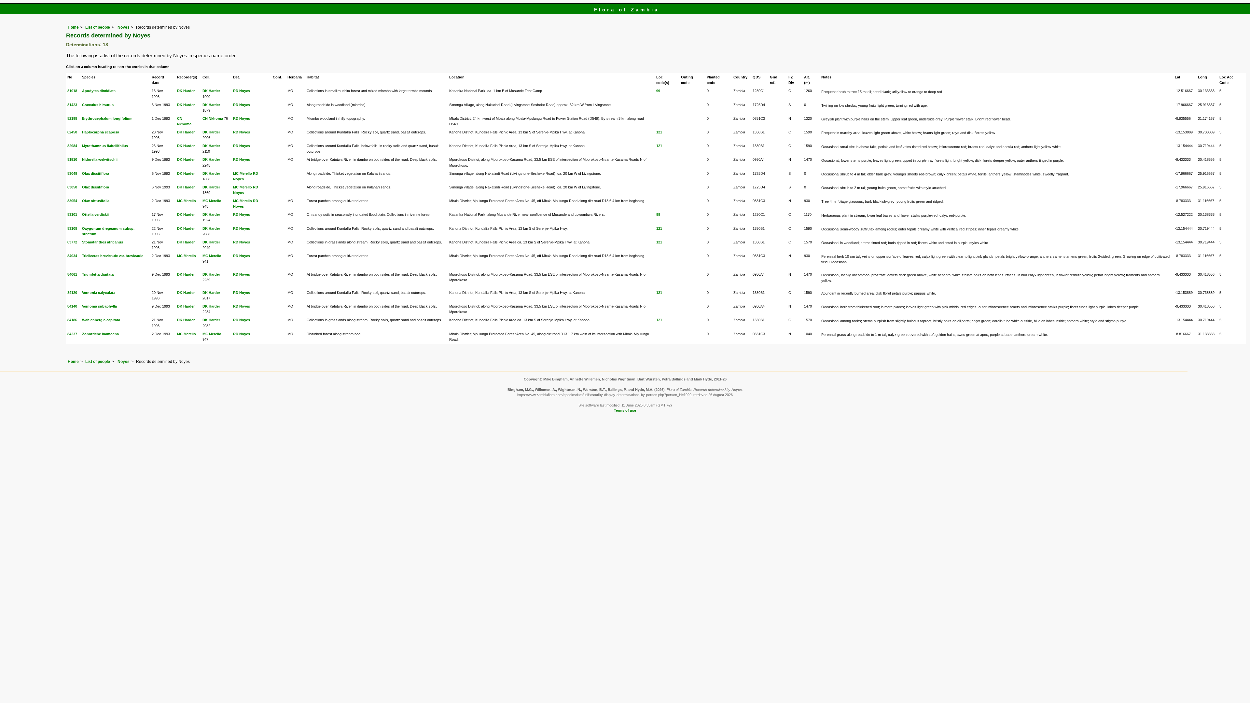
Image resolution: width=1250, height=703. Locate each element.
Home (73, 27)
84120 (72, 293)
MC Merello (242, 173)
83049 (72, 173)
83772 (72, 242)
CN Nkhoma (212, 118)
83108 (72, 228)
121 (659, 132)
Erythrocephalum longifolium (107, 118)
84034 (72, 256)
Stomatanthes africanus (102, 242)
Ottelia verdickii (95, 214)
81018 (72, 91)
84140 (72, 306)
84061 (72, 274)
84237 (72, 334)
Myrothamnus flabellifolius (105, 146)
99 (658, 91)
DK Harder (186, 91)
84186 (72, 320)
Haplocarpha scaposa (100, 132)
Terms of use (625, 410)
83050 (72, 187)
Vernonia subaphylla (99, 306)
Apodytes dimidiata (99, 91)
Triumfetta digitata (98, 274)
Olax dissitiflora (95, 173)
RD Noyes (241, 91)
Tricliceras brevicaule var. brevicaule (112, 256)
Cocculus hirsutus (98, 105)
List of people (97, 27)
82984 (72, 146)
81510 (72, 159)
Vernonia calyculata (98, 293)
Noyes (123, 27)
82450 (72, 132)
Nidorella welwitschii (100, 159)
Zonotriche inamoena (100, 334)
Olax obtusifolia (95, 201)
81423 (72, 105)
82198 (72, 118)
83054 (72, 201)
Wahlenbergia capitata (101, 320)
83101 (72, 214)
